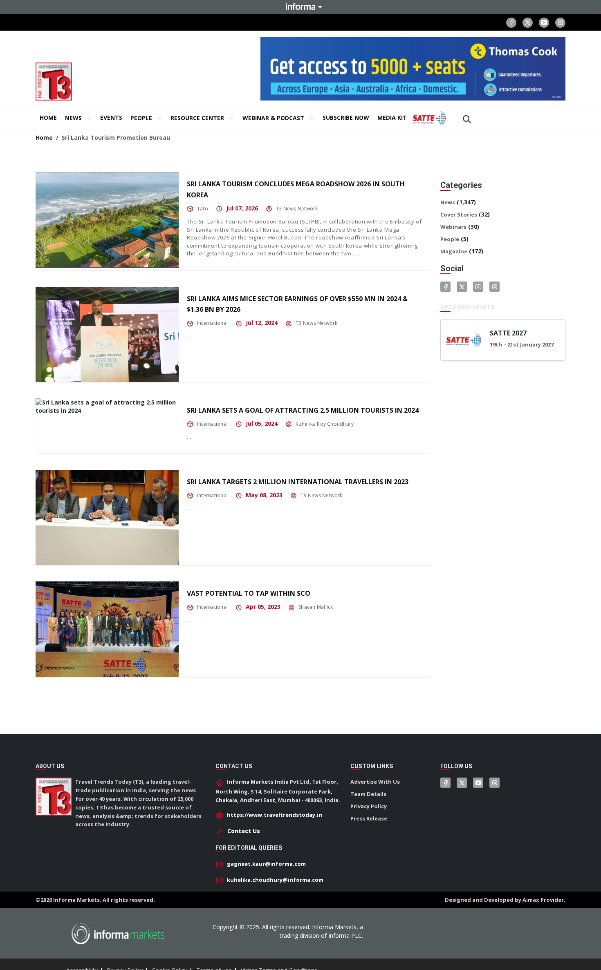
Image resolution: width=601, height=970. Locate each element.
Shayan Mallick (315, 606)
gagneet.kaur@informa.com (266, 863)
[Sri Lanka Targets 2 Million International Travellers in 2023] (107, 517)
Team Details (368, 794)
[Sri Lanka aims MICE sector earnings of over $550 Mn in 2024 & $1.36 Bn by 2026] (107, 334)
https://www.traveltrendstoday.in (274, 814)
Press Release (368, 818)
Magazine (453, 251)
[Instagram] (560, 23)
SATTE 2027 (508, 333)
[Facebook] (511, 23)
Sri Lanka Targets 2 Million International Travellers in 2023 (297, 481)
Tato (202, 208)
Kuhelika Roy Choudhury (325, 423)
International (212, 323)
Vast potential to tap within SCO (248, 593)
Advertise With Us (375, 781)
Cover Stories (458, 214)
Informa (300, 6)
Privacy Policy (368, 806)
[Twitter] (462, 287)
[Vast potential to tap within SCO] (107, 629)
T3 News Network (297, 208)
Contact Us (243, 831)
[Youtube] (544, 23)
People (449, 239)
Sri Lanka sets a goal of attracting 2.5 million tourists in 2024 (303, 410)
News (447, 202)
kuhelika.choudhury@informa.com (275, 879)
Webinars (453, 226)
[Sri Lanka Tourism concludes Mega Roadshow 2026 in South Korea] (107, 219)
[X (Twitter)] (528, 23)
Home (44, 137)
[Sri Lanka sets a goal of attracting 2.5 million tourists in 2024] (107, 406)
